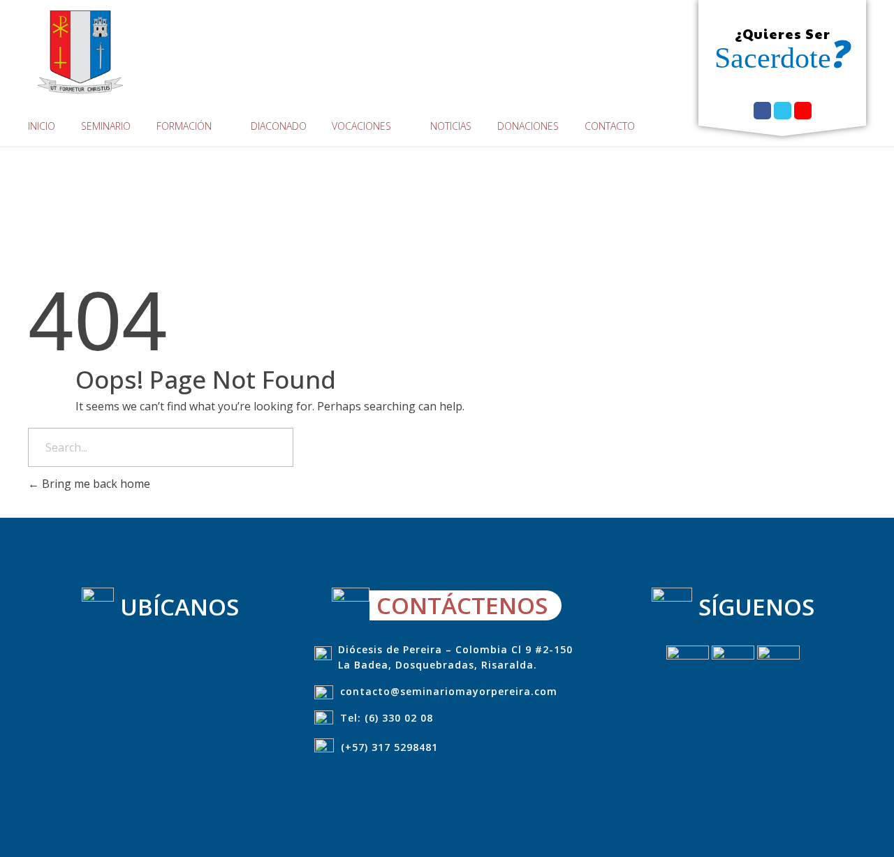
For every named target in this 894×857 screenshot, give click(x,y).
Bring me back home (94, 483)
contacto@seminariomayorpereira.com (448, 691)
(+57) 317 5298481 (389, 747)
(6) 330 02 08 (399, 717)
